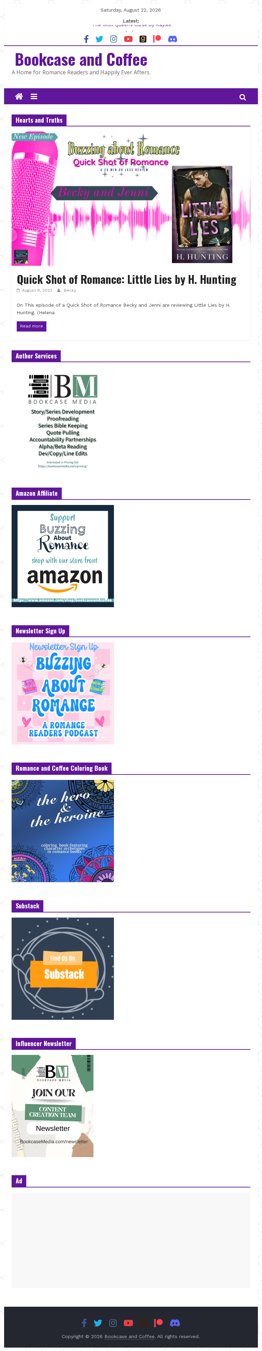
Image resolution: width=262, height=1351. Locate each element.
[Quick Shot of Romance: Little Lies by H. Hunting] (131, 136)
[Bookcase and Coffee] (19, 97)
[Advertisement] (131, 1240)
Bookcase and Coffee (81, 58)
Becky (70, 290)
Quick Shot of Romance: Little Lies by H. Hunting (126, 279)
